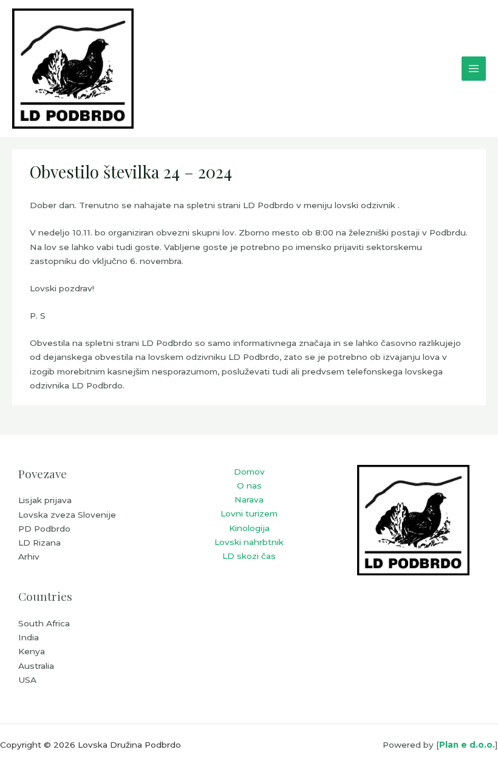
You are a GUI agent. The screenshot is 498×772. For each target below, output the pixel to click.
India (28, 637)
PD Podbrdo (44, 528)
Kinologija (249, 528)
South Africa (44, 623)
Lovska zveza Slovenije (67, 515)
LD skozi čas (249, 556)
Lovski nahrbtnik (249, 542)
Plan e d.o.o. (467, 745)
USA (27, 680)
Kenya (31, 651)
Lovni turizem (249, 513)
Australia (36, 666)
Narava (249, 499)
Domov (249, 471)
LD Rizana (39, 542)
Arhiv (28, 556)
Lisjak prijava (45, 500)
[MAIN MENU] (474, 68)
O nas (249, 485)
